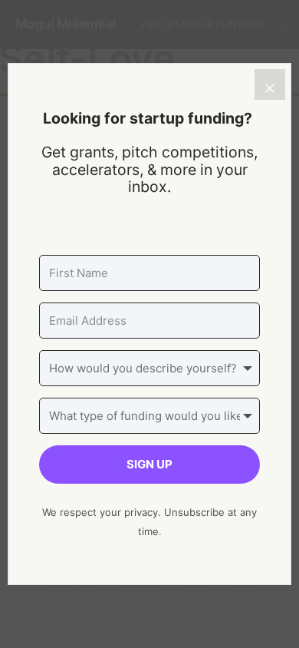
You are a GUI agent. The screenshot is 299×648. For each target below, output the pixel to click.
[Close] (270, 84)
